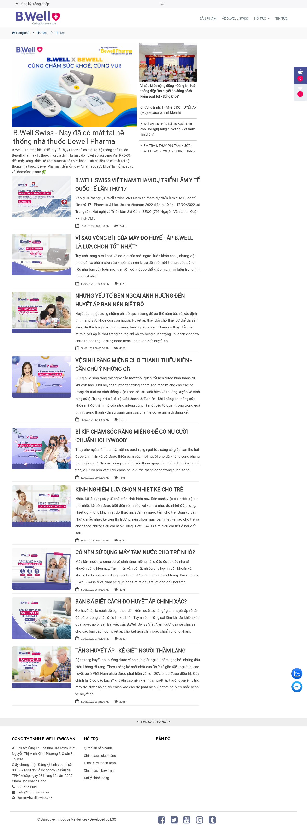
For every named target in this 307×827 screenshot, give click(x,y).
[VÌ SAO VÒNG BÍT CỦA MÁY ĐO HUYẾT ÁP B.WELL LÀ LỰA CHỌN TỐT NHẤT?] (41, 254)
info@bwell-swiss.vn (33, 792)
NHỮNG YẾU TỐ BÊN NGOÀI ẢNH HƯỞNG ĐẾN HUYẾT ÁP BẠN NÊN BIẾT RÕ (130, 300)
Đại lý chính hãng (96, 778)
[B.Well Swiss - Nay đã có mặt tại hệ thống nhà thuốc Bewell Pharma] (74, 85)
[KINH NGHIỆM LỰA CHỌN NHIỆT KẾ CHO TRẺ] (41, 506)
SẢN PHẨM (208, 18)
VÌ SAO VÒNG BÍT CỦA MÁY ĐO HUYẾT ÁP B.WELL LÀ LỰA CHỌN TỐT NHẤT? (134, 242)
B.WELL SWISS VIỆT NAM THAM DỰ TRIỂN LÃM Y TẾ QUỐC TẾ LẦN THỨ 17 (137, 184)
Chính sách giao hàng (100, 755)
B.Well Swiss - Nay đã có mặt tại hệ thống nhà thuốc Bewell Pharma (68, 137)
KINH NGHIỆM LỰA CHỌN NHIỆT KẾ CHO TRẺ (129, 490)
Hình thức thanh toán (100, 763)
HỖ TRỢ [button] (260, 18)
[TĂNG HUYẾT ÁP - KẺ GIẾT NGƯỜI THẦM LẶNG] (41, 667)
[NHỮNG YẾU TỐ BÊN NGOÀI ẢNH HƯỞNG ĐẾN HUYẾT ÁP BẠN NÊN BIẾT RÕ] (41, 312)
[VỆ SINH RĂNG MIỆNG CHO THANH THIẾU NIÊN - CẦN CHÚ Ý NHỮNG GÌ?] (41, 377)
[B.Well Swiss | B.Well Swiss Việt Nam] (38, 18)
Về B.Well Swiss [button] (235, 18)
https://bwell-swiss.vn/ (35, 798)
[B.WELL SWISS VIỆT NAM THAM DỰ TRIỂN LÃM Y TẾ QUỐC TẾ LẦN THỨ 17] (41, 196)
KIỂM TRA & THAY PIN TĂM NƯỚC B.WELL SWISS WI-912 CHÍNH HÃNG (167, 148)
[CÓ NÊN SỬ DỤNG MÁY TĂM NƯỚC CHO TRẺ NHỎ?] (41, 569)
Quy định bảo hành (98, 748)
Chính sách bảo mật (99, 770)
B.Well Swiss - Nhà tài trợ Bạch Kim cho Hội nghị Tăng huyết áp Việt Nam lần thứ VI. (167, 129)
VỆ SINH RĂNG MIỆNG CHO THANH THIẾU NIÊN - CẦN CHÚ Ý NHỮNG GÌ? (133, 364)
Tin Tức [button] (281, 18)
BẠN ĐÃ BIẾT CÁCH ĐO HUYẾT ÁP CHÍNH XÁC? (131, 601)
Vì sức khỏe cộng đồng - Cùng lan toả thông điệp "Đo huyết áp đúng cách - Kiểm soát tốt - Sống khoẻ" (167, 91)
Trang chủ (22, 33)
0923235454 (27, 787)
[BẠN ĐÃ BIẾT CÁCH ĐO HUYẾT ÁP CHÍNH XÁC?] (41, 618)
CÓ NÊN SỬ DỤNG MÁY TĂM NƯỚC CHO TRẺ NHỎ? (135, 552)
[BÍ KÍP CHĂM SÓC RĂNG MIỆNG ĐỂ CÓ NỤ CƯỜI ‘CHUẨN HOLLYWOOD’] (41, 448)
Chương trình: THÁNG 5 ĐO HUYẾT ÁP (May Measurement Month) (168, 110)
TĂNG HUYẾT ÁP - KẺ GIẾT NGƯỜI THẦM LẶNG (130, 651)
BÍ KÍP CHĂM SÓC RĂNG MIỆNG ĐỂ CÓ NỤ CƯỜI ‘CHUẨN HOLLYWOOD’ (131, 436)
